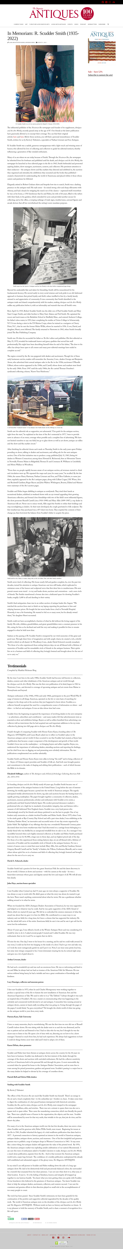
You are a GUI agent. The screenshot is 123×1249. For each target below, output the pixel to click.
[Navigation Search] (108, 24)
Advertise (53, 1235)
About (29, 1235)
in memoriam (37, 1223)
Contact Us (36, 1235)
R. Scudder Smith (51, 1223)
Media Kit (45, 1235)
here (15, 137)
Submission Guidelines (77, 1235)
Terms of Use (91, 1235)
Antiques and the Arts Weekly (19, 1223)
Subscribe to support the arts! (100, 75)
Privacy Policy (63, 1235)
